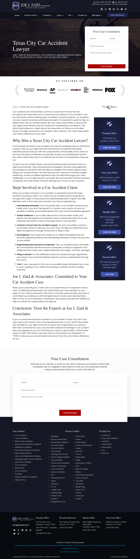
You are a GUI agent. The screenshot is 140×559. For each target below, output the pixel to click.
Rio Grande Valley (102, 545)
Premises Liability (72, 431)
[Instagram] (117, 9)
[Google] (113, 9)
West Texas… (72, 548)
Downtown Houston (67, 517)
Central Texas (115, 545)
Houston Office (109, 256)
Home (17, 15)
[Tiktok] (125, 9)
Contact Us (82, 15)
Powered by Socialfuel (119, 557)
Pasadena (36, 545)
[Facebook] (101, 9)
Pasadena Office (109, 133)
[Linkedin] (109, 9)
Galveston (60, 545)
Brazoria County (71, 545)
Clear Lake (44, 545)
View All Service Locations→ (70, 552)
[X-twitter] (105, 9)
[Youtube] (121, 9)
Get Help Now (104, 431)
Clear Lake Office (109, 172)
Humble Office (109, 211)
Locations (46, 15)
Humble (53, 545)
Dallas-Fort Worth (86, 545)
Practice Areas (30, 15)
